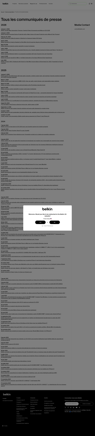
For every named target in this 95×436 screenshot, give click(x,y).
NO (54, 222)
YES (40, 222)
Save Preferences (48, 226)
